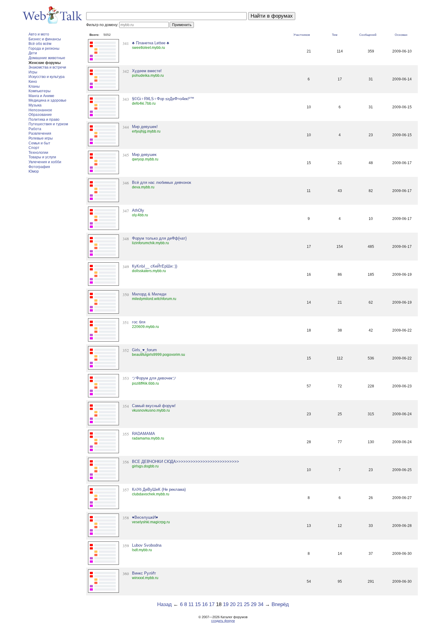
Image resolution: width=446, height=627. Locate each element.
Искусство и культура (47, 77)
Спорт (34, 148)
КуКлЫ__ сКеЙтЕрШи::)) (154, 266)
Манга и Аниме (41, 96)
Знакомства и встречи (47, 67)
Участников (301, 34)
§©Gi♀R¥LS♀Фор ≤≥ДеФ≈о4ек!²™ (163, 98)
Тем (334, 34)
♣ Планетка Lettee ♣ (150, 43)
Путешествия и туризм (48, 124)
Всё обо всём (40, 44)
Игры (33, 72)
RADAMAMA (143, 433)
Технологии (38, 152)
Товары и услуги (42, 157)
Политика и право (44, 119)
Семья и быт (39, 143)
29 (253, 604)
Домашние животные (47, 58)
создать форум (223, 620)
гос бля (138, 322)
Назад (164, 604)
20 (232, 604)
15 (198, 604)
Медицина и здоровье (47, 100)
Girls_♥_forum (144, 350)
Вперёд (280, 604)
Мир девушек (144, 154)
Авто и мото (39, 34)
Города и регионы (44, 48)
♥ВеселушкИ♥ (145, 517)
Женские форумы (45, 63)
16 (205, 604)
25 (246, 604)
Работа (35, 129)
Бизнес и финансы (45, 39)
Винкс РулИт (144, 573)
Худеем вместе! (147, 71)
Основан (401, 34)
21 (239, 604)
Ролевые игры (41, 138)
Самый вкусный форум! (154, 405)
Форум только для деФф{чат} (159, 238)
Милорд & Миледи (149, 294)
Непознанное (40, 110)
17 (212, 604)
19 (225, 604)
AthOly (138, 210)
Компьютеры (40, 91)
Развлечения (40, 133)
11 (191, 604)
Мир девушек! (145, 126)
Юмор (34, 171)
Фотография (39, 167)
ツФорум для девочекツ (154, 378)
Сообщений (368, 34)
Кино (33, 81)
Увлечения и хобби (45, 162)
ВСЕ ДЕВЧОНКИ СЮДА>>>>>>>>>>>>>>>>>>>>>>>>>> (185, 461)
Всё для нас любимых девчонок (161, 182)
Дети (33, 53)
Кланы (34, 86)
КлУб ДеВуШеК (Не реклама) (159, 489)
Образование (40, 115)
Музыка (35, 105)
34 (260, 604)
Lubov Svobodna (146, 545)
